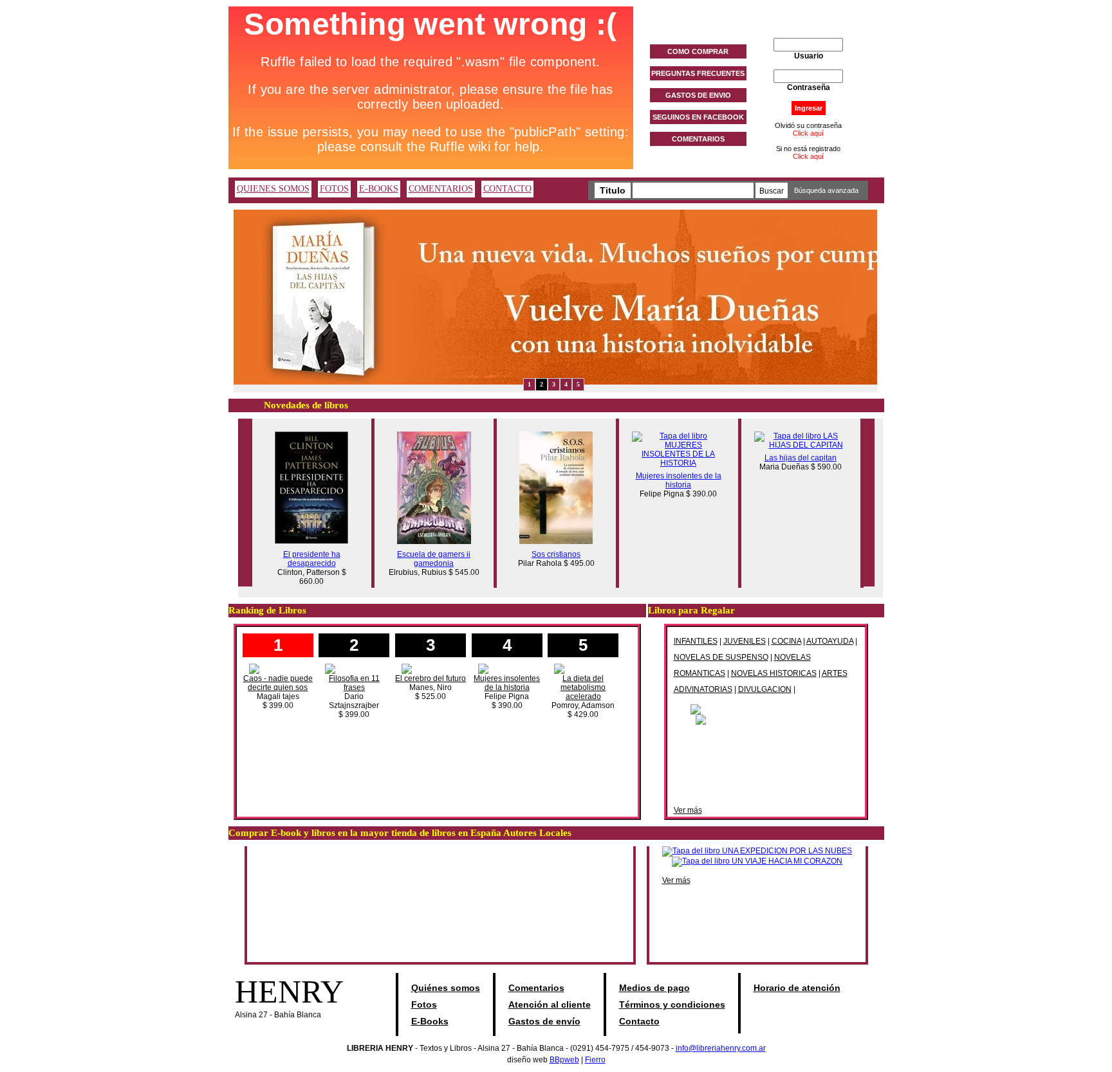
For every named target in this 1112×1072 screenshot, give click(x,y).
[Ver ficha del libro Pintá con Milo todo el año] (765, 708)
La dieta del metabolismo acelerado (583, 687)
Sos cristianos (556, 554)
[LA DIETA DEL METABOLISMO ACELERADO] (583, 668)
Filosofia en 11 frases (354, 683)
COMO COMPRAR (697, 51)
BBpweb (564, 1059)
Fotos (424, 1004)
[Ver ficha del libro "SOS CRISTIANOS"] (556, 541)
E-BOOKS (378, 189)
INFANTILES (696, 641)
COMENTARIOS (698, 139)
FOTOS (334, 189)
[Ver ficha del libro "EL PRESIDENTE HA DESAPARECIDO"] (311, 541)
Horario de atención (797, 988)
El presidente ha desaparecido (311, 559)
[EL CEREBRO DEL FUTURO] (430, 668)
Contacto (639, 1021)
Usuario (808, 55)
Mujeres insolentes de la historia (678, 480)
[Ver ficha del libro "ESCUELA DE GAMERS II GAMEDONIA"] (434, 541)
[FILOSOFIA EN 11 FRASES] (354, 668)
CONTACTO (507, 189)
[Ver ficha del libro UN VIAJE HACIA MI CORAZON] (757, 861)
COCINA (786, 641)
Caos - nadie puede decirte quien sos (278, 683)
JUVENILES (744, 641)
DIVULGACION (765, 689)
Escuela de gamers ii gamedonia (433, 559)
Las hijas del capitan (800, 457)
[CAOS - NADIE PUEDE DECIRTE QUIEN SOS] (278, 668)
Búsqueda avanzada (826, 190)
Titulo (613, 190)
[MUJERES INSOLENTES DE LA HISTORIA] (507, 668)
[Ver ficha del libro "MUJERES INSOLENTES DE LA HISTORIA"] (678, 463)
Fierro (595, 1059)
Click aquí (808, 133)
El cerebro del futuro (430, 678)
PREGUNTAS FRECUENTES (698, 73)
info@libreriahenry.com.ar (721, 1048)
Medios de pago (654, 988)
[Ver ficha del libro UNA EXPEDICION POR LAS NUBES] (757, 850)
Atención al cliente (549, 1004)
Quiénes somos (445, 988)
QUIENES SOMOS (273, 189)
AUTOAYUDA (829, 641)
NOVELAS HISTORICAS (774, 673)
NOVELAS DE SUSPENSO (721, 657)
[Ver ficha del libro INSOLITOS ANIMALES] (766, 718)
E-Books (430, 1021)
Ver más (688, 810)
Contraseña (808, 87)
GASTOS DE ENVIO (698, 95)
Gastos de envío (544, 1021)
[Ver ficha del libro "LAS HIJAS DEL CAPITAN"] (801, 445)
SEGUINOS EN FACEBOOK (698, 117)
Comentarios (536, 988)
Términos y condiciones (672, 1004)
